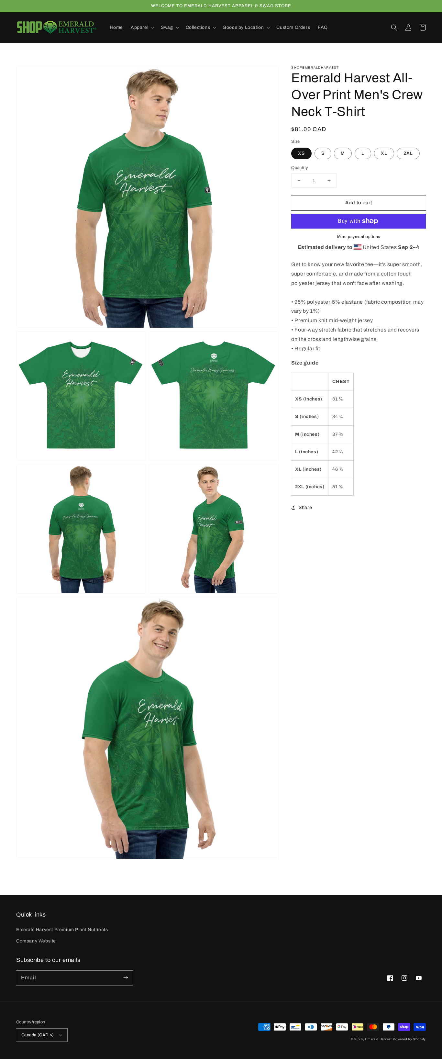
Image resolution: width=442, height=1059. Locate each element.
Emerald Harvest (378, 1039)
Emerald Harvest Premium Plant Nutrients (62, 929)
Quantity (299, 167)
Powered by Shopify (409, 1039)
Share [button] (305, 507)
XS (301, 153)
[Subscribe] (125, 978)
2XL (408, 153)
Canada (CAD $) (37, 1035)
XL (384, 153)
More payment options (358, 236)
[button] (394, 27)
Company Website (36, 941)
